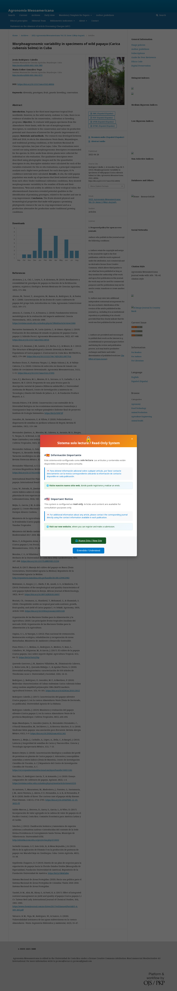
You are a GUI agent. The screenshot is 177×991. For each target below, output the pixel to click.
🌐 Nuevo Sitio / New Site (88, 540)
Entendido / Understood (88, 550)
